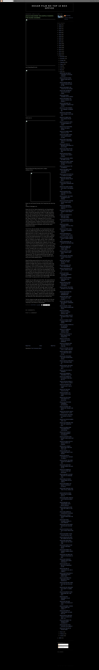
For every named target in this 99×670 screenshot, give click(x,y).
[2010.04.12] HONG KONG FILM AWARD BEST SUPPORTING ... (65, 429)
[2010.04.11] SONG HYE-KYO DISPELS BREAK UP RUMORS (66, 443)
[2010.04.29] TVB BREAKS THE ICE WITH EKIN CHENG (65, 92)
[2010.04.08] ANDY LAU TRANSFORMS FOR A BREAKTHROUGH (65, 504)
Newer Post (28, 345)
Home (40, 345)
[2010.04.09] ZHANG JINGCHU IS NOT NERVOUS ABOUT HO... (66, 499)
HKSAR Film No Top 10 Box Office (49, 7)
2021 (60, 34)
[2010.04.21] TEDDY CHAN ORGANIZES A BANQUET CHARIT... (66, 230)
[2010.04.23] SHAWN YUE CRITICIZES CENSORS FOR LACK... (66, 183)
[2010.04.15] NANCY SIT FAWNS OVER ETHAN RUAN (65, 394)
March (61, 631)
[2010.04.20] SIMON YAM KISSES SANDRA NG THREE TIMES (65, 248)
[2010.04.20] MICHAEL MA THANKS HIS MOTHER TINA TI (66, 243)
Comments (61, 647)
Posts (60, 644)
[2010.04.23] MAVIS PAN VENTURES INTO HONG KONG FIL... (66, 193)
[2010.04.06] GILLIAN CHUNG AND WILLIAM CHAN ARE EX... (66, 526)
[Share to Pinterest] (49, 305)
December (62, 56)
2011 (60, 53)
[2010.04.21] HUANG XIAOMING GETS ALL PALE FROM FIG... (66, 226)
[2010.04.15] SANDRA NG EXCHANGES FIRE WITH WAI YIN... (66, 378)
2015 (60, 45)
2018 (60, 40)
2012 (60, 51)
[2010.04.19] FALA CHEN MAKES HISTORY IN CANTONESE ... (65, 284)
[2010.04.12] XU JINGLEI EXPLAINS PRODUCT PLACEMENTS (65, 433)
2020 (60, 36)
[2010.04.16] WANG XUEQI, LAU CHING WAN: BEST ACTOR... (66, 353)
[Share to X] (46, 305)
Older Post (53, 345)
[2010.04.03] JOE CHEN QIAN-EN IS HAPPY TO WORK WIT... (66, 589)
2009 (60, 638)
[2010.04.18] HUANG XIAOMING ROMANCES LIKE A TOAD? (65, 274)
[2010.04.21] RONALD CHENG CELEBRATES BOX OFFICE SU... (66, 221)
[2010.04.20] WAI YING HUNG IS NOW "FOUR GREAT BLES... (66, 257)
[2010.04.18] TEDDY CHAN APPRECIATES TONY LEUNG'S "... (65, 298)
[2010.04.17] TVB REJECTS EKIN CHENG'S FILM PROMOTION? (66, 335)
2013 (60, 49)
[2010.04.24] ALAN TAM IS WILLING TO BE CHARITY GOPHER (66, 155)
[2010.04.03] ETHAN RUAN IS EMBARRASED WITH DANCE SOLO (66, 575)
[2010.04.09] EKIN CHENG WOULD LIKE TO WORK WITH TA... (65, 494)
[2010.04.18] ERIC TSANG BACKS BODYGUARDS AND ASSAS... (66, 307)
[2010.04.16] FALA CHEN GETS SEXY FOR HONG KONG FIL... (66, 362)
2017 (60, 41)
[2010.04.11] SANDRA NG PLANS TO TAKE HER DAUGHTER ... (65, 471)
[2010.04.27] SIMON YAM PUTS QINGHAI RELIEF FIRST (65, 119)
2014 (60, 47)
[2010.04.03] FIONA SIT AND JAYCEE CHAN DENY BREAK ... (66, 546)
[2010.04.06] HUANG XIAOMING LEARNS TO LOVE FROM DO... (65, 521)
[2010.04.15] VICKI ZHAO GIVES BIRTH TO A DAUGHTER (65, 399)
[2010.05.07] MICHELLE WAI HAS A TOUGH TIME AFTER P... (66, 531)
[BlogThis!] (45, 305)
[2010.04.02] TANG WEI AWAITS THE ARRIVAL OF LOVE (66, 603)
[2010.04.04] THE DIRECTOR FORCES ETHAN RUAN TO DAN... (66, 556)
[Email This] (43, 305)
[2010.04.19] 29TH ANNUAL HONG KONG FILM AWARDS (66, 279)
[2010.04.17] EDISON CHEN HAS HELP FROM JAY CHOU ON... (66, 345)
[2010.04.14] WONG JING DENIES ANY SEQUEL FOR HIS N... (66, 408)
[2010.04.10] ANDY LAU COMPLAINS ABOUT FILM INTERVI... (66, 452)
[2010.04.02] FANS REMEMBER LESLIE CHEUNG (65, 598)
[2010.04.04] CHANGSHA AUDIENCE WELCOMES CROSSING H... (66, 561)
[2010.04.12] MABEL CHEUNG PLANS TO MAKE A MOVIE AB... (66, 238)
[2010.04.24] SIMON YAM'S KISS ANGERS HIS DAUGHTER (66, 171)
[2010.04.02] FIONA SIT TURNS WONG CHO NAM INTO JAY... (66, 612)
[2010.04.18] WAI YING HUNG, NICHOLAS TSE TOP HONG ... (66, 289)
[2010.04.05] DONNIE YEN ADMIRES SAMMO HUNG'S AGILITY (66, 551)
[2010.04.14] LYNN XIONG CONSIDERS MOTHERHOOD (65, 403)
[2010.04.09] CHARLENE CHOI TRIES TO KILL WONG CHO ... (66, 490)
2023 (60, 30)
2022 (60, 32)
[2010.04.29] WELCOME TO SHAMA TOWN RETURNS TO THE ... (66, 84)
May (61, 69)
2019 (60, 38)
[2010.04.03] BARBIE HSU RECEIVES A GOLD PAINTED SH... (65, 579)
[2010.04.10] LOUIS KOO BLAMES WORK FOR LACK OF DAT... (66, 466)
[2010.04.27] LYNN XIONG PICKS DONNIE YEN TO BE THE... (66, 114)
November (62, 58)
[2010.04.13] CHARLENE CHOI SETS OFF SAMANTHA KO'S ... (66, 424)
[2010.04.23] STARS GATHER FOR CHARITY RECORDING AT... (66, 188)
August (61, 64)
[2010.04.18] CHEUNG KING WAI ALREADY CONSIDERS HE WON (66, 303)
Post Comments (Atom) (36, 348)
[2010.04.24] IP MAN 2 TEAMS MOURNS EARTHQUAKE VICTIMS (66, 163)
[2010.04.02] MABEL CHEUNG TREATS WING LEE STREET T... (66, 607)
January (62, 635)
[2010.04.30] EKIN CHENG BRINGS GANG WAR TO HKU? (66, 79)
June (61, 67)
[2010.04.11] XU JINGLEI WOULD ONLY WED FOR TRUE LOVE (66, 448)
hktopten (68, 15)
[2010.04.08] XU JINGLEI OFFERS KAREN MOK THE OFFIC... (66, 516)
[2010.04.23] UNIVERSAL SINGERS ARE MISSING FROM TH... (66, 207)
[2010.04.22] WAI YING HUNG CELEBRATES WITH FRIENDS (66, 198)
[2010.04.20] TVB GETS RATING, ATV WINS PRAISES (65, 262)
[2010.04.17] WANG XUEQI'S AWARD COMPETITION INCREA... (66, 321)
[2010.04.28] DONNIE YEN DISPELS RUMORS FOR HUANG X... (66, 100)
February (62, 633)
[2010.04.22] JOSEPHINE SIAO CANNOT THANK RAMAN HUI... (66, 212)
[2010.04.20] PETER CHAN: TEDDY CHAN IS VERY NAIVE (66, 252)
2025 (60, 26)
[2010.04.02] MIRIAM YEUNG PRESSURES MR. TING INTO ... (66, 593)
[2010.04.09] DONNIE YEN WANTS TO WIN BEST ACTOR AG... (65, 485)
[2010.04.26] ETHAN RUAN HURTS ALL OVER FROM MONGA (66, 141)
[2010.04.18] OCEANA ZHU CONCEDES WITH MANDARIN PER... (65, 293)
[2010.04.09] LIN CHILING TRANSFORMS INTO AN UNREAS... (66, 480)
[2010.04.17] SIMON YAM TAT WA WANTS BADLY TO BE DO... (66, 317)
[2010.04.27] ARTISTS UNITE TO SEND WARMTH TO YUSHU (66, 123)
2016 (60, 43)
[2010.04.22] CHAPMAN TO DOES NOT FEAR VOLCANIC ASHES (66, 216)
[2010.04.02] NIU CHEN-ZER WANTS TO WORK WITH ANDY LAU (66, 617)
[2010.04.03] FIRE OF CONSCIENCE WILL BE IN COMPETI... (66, 570)
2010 (60, 55)
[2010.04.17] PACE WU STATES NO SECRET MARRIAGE (65, 340)
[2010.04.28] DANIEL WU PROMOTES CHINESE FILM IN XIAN (66, 105)
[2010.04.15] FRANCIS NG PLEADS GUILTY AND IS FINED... (66, 386)
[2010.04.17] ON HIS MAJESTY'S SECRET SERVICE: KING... (65, 312)
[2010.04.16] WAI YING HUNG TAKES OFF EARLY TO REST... (66, 367)
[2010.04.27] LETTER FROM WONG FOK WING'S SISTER (66, 128)
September (62, 62)
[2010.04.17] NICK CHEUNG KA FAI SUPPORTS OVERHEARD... (66, 326)
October (62, 60)
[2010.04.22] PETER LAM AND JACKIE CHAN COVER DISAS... (66, 202)
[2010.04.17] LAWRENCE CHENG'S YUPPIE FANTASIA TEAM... (65, 331)
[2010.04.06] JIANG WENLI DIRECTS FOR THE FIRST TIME (66, 542)
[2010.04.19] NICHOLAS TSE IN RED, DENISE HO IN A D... (66, 270)
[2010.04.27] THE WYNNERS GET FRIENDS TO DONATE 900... (66, 109)
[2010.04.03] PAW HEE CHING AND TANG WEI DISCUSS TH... (66, 584)
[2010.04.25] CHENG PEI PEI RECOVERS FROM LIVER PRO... (66, 150)
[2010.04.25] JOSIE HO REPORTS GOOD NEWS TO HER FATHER (66, 145)
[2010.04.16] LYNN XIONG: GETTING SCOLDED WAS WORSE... (66, 357)
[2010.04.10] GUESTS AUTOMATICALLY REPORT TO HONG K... (66, 457)
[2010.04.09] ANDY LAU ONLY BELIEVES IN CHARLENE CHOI (66, 476)
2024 (60, 28)
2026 (60, 25)
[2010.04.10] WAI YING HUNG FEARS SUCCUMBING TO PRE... (66, 462)
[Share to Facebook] (48, 305)
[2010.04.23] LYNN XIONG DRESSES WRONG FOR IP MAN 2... (66, 179)
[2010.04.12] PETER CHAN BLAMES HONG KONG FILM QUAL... (66, 438)
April (61, 71)
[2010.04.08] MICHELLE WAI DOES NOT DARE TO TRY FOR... (66, 509)
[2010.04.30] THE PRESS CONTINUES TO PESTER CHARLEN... (66, 75)
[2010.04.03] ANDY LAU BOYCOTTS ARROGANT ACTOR (66, 565)
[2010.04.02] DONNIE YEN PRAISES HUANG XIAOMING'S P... (65, 622)
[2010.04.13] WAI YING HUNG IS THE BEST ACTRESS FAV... (66, 416)
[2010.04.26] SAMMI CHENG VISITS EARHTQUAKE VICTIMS (66, 136)
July (61, 66)
